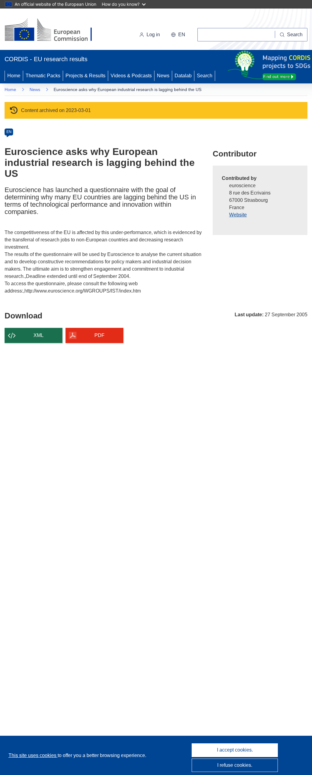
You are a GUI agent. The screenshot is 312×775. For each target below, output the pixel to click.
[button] (178, 34)
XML (39, 335)
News (163, 75)
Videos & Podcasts (131, 75)
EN (9, 132)
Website (238, 214)
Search (204, 75)
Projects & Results (85, 75)
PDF (99, 335)
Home (13, 75)
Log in (153, 34)
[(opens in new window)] (54, 30)
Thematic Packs (43, 75)
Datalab (183, 75)
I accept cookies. (235, 749)
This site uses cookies (33, 755)
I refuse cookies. (234, 765)
